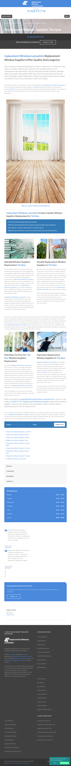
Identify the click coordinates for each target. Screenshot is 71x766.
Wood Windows (9, 728)
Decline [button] (55, 762)
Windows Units (41, 702)
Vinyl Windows (9, 721)
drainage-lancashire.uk (43, 721)
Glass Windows (41, 660)
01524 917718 (36, 37)
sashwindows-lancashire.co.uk (46, 724)
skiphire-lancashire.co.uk (44, 728)
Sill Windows (41, 682)
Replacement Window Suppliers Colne (17, 440)
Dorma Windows (42, 694)
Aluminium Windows (11, 724)
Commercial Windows (43, 652)
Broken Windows (42, 705)
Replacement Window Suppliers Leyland (18, 437)
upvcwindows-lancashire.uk (45, 740)
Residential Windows (43, 648)
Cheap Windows (42, 698)
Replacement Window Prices (13, 751)
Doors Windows (41, 663)
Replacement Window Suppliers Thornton (18, 448)
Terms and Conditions (15, 763)
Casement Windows (10, 732)
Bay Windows (41, 686)
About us (9, 466)
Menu (67, 16)
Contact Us (59, 424)
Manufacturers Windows (12, 747)
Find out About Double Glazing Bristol (35, 206)
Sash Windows (41, 641)
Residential (9, 476)
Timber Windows (42, 637)
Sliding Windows (9, 740)
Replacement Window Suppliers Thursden (18, 456)
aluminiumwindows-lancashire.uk (46, 732)
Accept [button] (64, 762)
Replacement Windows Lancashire (16, 459)
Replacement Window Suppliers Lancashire (19, 432)
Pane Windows (41, 679)
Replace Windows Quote (44, 709)
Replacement (41, 644)
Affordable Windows (11, 736)
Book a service (6, 16)
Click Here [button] (60, 760)
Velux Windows (41, 690)
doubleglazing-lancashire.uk (45, 736)
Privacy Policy (26, 763)
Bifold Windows (41, 667)
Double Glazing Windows (44, 656)
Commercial (10, 471)
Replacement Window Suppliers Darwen (18, 434)
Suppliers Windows (10, 743)
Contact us (9, 481)
